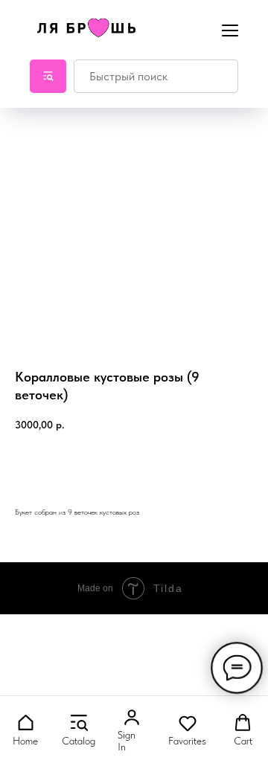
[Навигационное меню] (230, 29)
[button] (25, 730)
